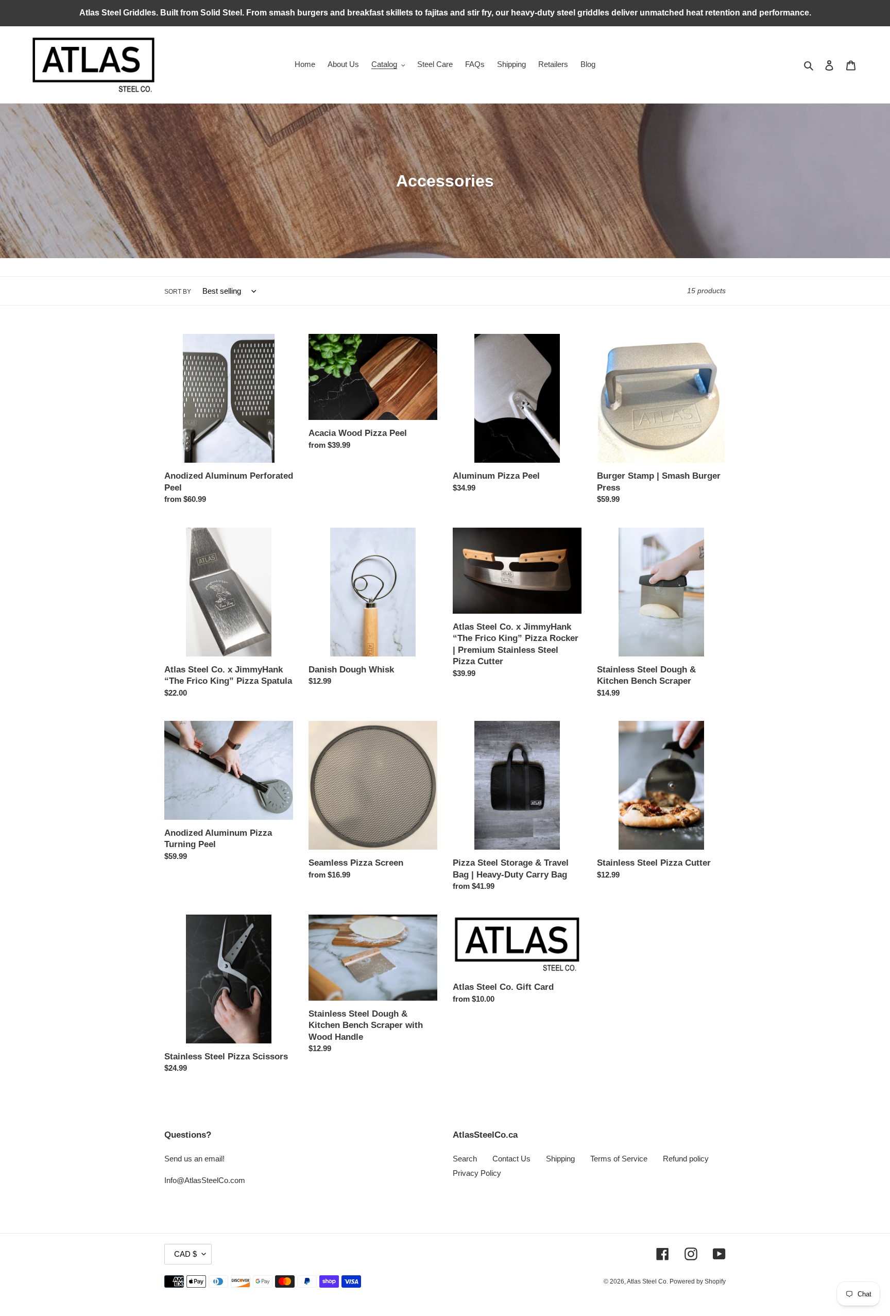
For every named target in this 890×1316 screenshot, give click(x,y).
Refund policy (686, 1158)
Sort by (177, 291)
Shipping (560, 1158)
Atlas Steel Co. (648, 1281)
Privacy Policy (477, 1173)
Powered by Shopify (698, 1281)
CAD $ (185, 1254)
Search (465, 1158)
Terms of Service (618, 1158)
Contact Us (511, 1158)
